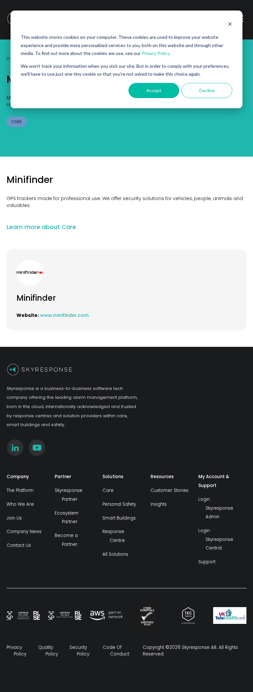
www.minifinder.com (64, 315)
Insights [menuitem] (159, 504)
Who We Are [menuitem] (20, 504)
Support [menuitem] (206, 562)
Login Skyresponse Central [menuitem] (215, 539)
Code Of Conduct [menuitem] (116, 650)
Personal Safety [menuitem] (119, 504)
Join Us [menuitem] (14, 518)
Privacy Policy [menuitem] (16, 650)
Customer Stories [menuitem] (169, 490)
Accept (153, 90)
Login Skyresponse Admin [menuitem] (215, 508)
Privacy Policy (156, 53)
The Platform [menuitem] (20, 490)
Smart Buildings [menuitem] (119, 518)
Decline (207, 90)
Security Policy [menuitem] (79, 650)
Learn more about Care (42, 227)
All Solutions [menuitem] (115, 554)
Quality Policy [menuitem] (48, 650)
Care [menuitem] (108, 490)
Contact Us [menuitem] (19, 545)
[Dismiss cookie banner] (230, 25)
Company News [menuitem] (24, 531)
